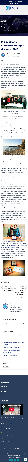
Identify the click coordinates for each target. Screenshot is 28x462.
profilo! (11, 441)
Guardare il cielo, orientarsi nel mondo (12, 347)
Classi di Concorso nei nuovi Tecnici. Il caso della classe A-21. (13, 343)
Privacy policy (11, 457)
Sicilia (8, 29)
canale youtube (11, 423)
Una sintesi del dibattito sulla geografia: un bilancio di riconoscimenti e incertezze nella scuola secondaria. (13, 337)
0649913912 (10, 1)
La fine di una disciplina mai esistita (11, 355)
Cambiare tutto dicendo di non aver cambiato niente (11, 351)
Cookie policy (17, 457)
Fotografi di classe (10, 75)
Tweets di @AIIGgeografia (7, 396)
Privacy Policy (6, 366)
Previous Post (8, 288)
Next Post (19, 292)
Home (2, 29)
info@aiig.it (19, 1)
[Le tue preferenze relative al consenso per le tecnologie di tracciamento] (25, 459)
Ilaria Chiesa (11, 453)
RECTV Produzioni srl (19, 453)
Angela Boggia (17, 455)
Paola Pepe (10, 56)
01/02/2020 (17, 53)
